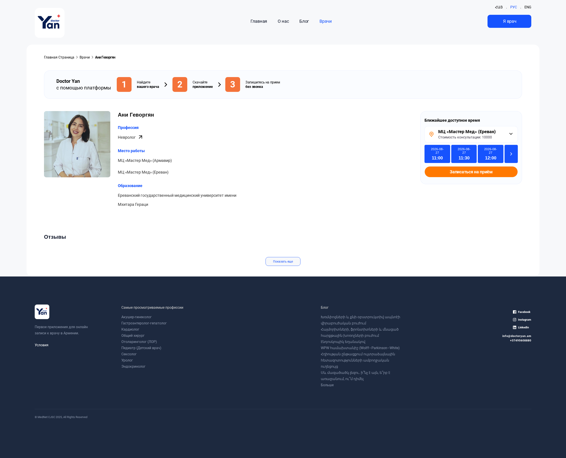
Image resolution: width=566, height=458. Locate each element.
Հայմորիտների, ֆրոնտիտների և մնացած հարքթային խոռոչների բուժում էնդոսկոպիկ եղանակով (360, 335)
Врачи (325, 21)
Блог (304, 21)
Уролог (127, 360)
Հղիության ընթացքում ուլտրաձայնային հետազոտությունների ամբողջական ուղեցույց (358, 360)
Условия (41, 345)
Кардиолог (130, 329)
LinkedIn (523, 327)
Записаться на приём (471, 171)
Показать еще (283, 261)
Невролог (127, 137)
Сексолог (129, 354)
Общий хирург (133, 335)
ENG (527, 7)
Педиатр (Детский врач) (141, 348)
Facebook (524, 312)
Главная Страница (59, 57)
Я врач (509, 21)
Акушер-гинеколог (136, 317)
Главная (258, 21)
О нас (283, 21)
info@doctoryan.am (516, 336)
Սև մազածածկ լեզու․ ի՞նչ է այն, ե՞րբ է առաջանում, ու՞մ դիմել (355, 376)
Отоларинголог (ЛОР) (139, 342)
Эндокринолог (133, 366)
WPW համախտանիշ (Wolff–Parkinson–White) (360, 348)
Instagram (524, 319)
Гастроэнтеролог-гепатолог (144, 323)
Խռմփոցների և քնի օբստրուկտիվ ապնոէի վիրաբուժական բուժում (360, 320)
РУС (513, 7)
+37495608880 (520, 340)
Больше (327, 385)
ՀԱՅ (499, 7)
